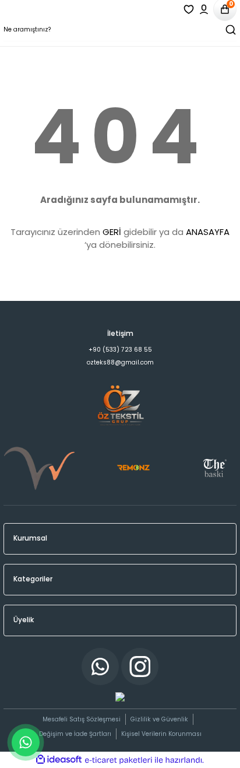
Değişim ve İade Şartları (75, 734)
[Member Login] (204, 9)
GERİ (112, 232)
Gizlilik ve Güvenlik (159, 719)
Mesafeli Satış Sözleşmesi (82, 719)
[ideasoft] (59, 760)
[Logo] (120, 317)
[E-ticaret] (118, 760)
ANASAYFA (208, 232)
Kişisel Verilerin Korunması (161, 734)
